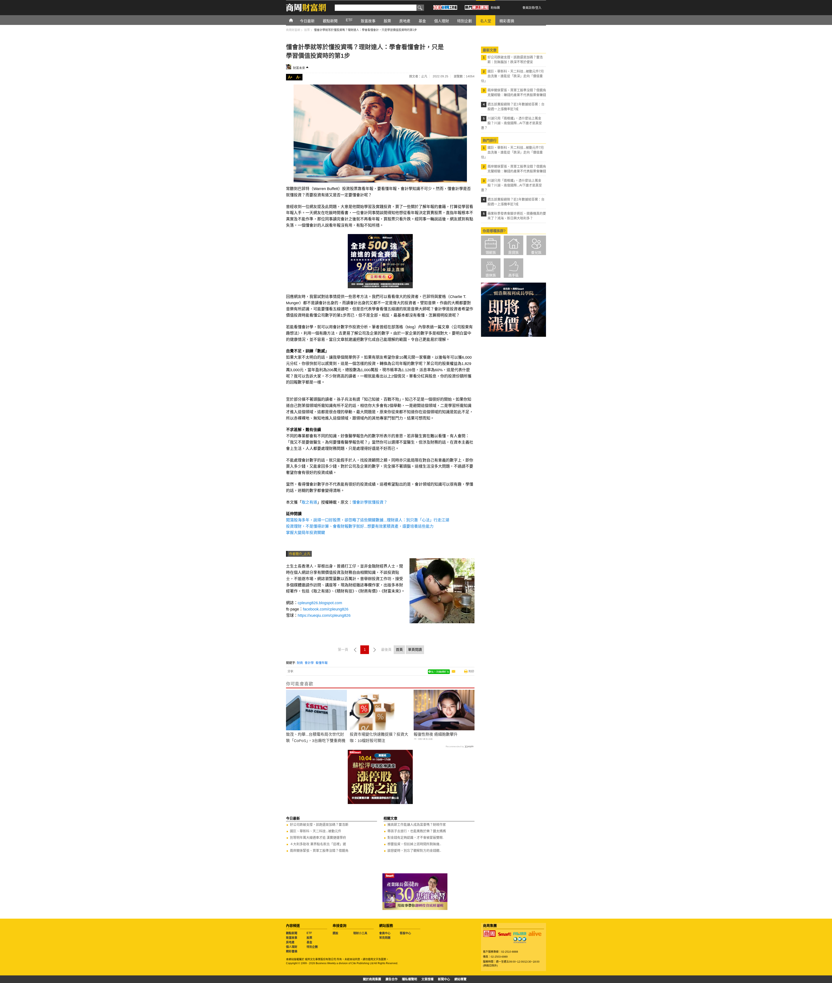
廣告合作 (391, 979)
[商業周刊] (489, 933)
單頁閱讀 (415, 649)
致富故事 (291, 937)
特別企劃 (312, 946)
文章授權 (427, 979)
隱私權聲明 (409, 979)
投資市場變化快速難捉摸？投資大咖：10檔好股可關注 (379, 737)
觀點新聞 (291, 933)
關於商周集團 (372, 979)
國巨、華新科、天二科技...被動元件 (315, 831)
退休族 (491, 275)
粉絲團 (495, 7)
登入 (538, 7)
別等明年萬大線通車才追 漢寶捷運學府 (318, 837)
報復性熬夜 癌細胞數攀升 (436, 734)
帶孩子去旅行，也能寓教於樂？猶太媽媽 (416, 831)
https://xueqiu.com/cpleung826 (324, 615)
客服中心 (405, 933)
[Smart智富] (504, 934)
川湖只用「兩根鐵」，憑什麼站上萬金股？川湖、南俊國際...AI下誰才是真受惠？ (511, 123)
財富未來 (299, 68)
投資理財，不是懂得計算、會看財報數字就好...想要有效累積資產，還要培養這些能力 (360, 526)
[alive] (534, 933)
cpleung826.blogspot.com (320, 603)
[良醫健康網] (519, 933)
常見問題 (384, 937)
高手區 (513, 275)
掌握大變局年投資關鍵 (305, 533)
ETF (309, 933)
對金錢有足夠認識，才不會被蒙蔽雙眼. (415, 837)
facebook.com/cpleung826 (325, 609)
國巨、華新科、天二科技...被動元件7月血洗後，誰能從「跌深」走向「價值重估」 (512, 76)
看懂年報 (321, 662)
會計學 (309, 662)
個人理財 (291, 946)
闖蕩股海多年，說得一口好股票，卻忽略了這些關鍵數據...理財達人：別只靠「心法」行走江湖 (367, 520)
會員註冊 (528, 7)
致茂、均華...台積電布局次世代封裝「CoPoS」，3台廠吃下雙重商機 (315, 737)
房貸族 (513, 252)
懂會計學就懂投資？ (369, 502)
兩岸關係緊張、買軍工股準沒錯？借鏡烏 (319, 850)
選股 (335, 933)
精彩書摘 (291, 951)
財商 (300, 662)
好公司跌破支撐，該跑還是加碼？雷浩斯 (319, 824)
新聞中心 (444, 979)
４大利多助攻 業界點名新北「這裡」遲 (318, 844)
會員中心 (384, 933)
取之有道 (309, 502)
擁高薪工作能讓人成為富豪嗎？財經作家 (416, 824)
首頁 (295, 20)
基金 (309, 942)
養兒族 (536, 252)
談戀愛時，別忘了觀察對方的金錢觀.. (414, 850)
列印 (471, 671)
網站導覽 (460, 979)
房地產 (290, 942)
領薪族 (491, 252)
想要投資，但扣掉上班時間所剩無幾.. (414, 844)
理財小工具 (360, 933)
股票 (309, 937)
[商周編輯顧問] (519, 940)
